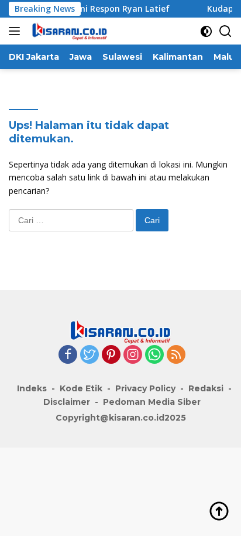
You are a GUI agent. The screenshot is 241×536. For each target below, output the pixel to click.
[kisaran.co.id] (68, 31)
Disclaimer (66, 402)
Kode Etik (81, 388)
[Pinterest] (111, 355)
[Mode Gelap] (206, 31)
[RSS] (176, 355)
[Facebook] (67, 355)
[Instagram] (132, 355)
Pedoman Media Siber (152, 402)
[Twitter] (89, 355)
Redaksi (205, 388)
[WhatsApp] (154, 355)
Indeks (32, 388)
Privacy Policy (145, 388)
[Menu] (17, 31)
